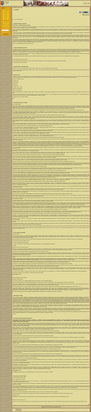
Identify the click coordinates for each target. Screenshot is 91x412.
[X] (85, 12)
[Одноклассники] (81, 12)
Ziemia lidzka (48, 406)
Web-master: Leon (18, 409)
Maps (45, 406)
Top (88, 404)
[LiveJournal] (87, 12)
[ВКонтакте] (80, 12)
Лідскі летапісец (58, 406)
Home (42, 406)
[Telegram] (88, 12)
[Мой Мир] (83, 12)
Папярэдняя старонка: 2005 (17, 7)
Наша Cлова (53, 406)
